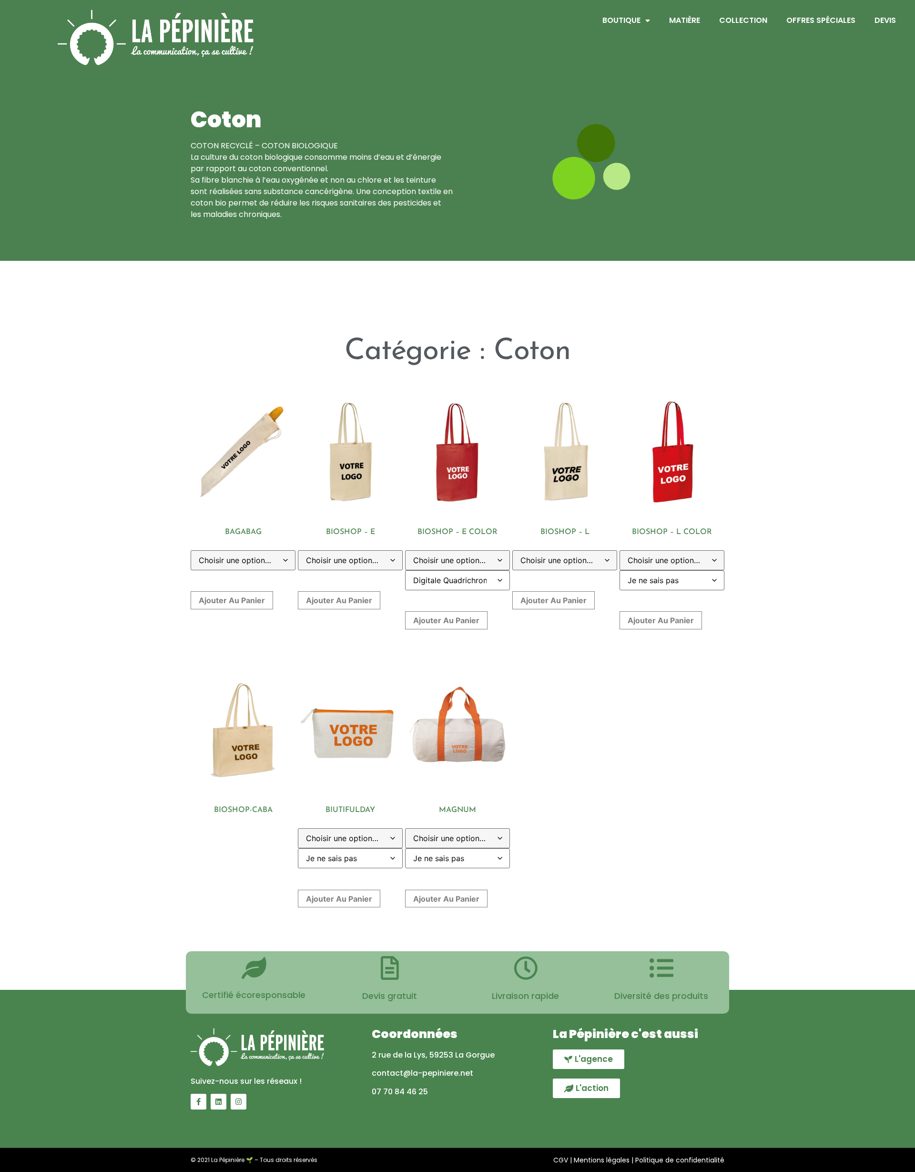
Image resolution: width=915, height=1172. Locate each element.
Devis (885, 20)
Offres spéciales (820, 20)
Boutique (621, 20)
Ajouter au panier (232, 600)
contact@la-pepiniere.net (422, 1073)
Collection (743, 20)
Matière (684, 20)
